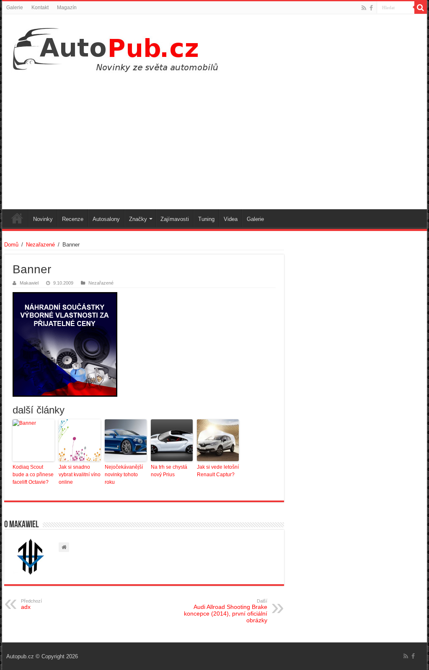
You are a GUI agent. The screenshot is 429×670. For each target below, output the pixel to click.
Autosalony (106, 219)
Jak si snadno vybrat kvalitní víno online (80, 474)
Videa (231, 219)
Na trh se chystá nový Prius (169, 470)
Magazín (67, 7)
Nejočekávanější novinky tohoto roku (124, 474)
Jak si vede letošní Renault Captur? (218, 470)
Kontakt (40, 7)
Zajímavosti (174, 219)
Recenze (72, 219)
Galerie (14, 7)
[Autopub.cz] (124, 47)
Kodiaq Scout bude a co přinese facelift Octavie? (33, 474)
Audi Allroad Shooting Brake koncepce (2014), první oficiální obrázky (225, 611)
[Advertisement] (214, 138)
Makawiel (29, 282)
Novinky (43, 219)
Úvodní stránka (17, 218)
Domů (11, 244)
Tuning (206, 219)
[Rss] (364, 8)
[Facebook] (371, 8)
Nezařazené (40, 244)
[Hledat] (420, 7)
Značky (138, 219)
